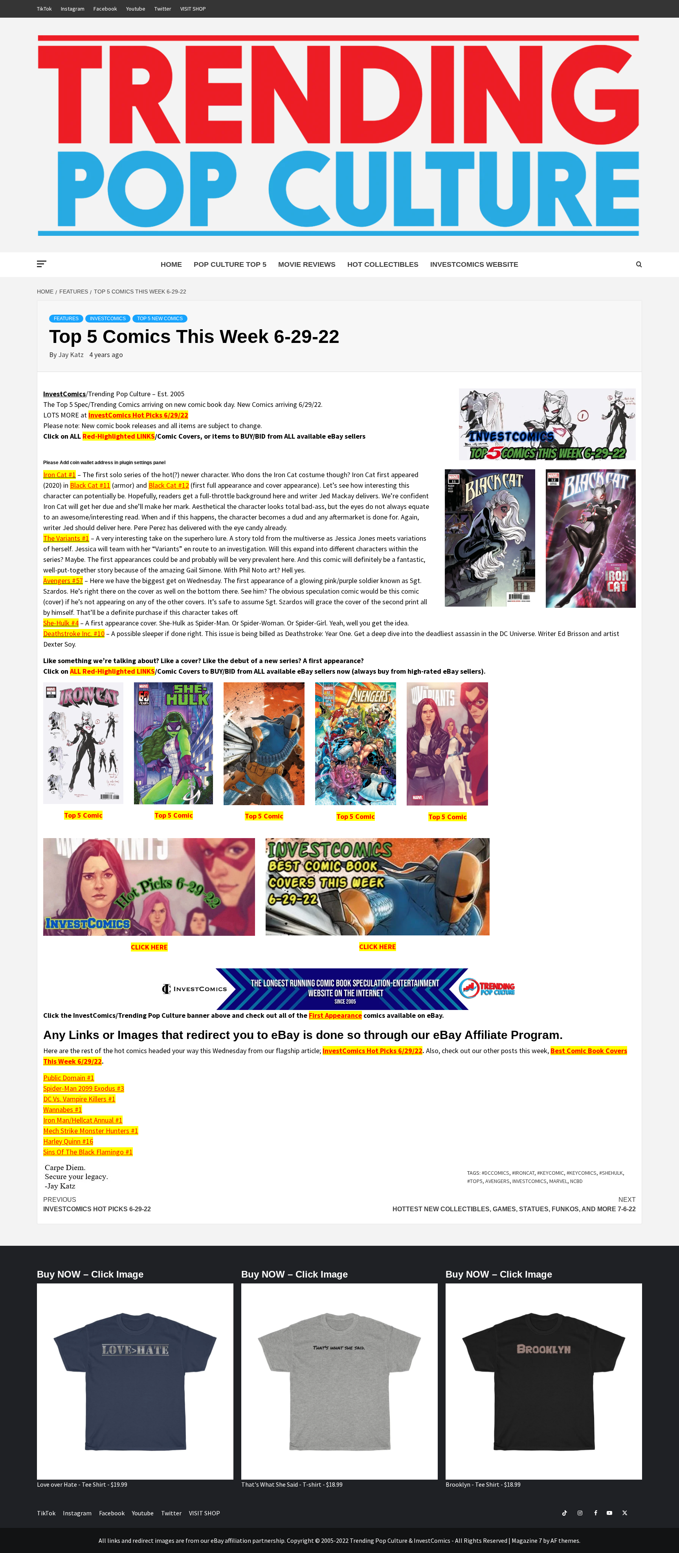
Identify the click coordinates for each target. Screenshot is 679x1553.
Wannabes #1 (62, 1109)
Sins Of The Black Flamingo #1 (88, 1151)
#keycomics (581, 1172)
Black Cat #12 (169, 485)
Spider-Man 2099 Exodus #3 (83, 1088)
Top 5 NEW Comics (160, 318)
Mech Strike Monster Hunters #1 (90, 1130)
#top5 (475, 1181)
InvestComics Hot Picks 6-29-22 (97, 1204)
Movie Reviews (307, 264)
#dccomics (495, 1172)
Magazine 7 (527, 1540)
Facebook (105, 8)
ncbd (576, 1181)
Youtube (135, 8)
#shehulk (611, 1172)
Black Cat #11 (90, 485)
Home (171, 264)
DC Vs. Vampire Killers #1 (79, 1098)
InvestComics (108, 318)
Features (66, 318)
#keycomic (550, 1172)
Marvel (558, 1181)
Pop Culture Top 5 (230, 264)
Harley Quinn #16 (68, 1141)
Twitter (162, 8)
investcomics (529, 1181)
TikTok (44, 8)
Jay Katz (71, 354)
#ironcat (523, 1172)
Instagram (72, 8)
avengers (497, 1181)
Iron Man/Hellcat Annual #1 (83, 1120)
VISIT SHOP (193, 8)
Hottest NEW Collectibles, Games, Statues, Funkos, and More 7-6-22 (514, 1204)
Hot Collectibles (382, 264)
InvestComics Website (474, 264)
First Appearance (335, 1015)
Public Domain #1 (68, 1077)
